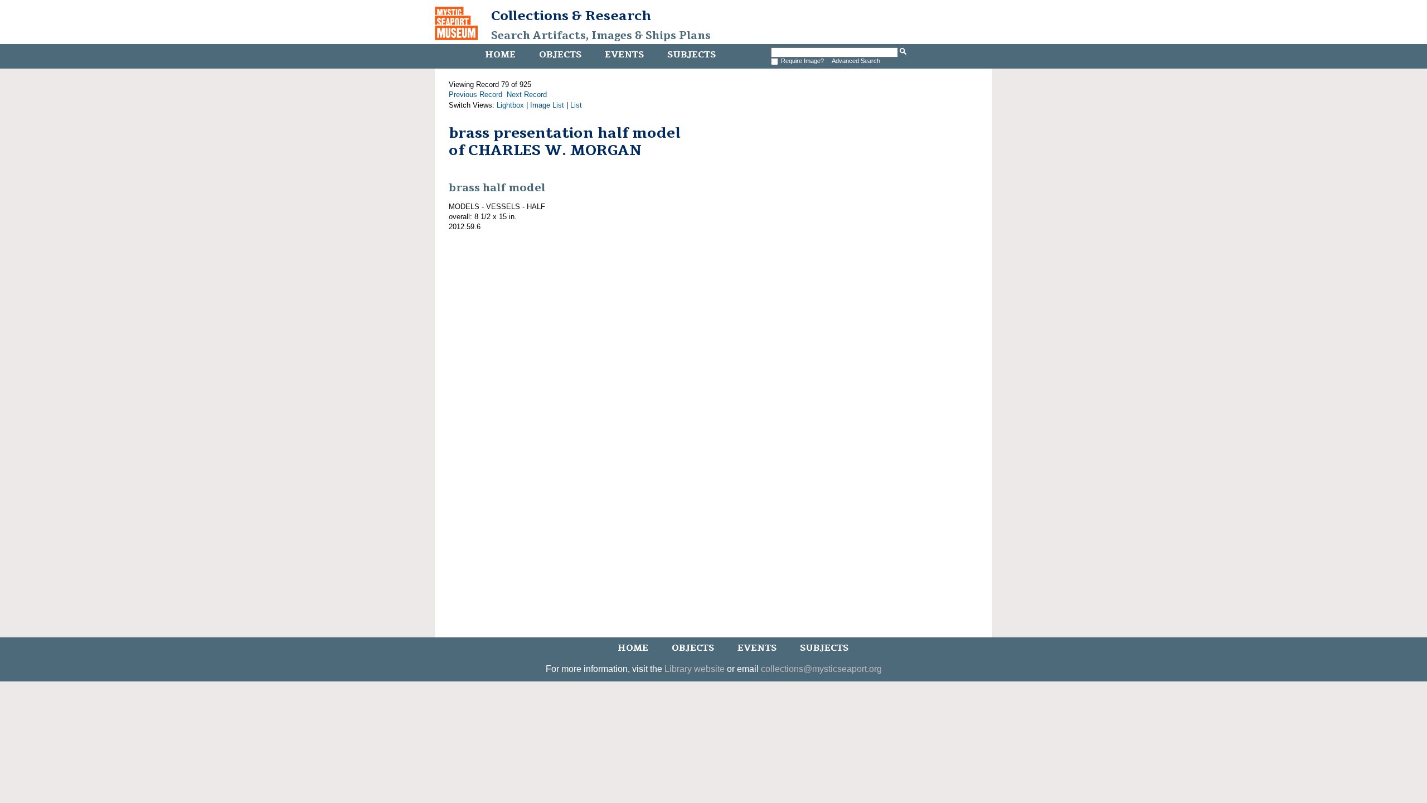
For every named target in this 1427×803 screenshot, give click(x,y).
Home (500, 55)
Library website (694, 669)
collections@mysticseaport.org (821, 669)
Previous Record (475, 94)
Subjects (691, 55)
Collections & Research (571, 16)
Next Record (527, 94)
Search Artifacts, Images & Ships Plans (601, 35)
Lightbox (510, 105)
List (576, 105)
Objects (560, 55)
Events (624, 55)
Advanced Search (856, 60)
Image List (547, 105)
